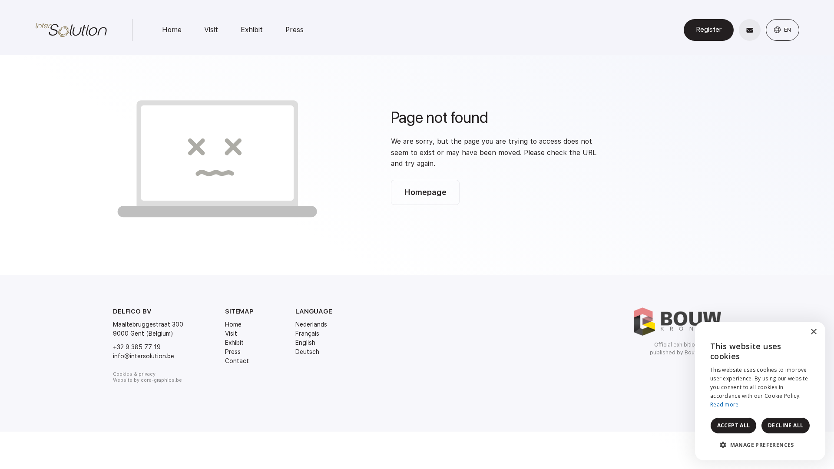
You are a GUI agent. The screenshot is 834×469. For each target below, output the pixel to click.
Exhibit (252, 30)
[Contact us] (750, 30)
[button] (760, 445)
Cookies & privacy (134, 374)
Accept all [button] (733, 425)
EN (786, 29)
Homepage (425, 192)
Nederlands (311, 324)
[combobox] (795, 332)
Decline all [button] (785, 425)
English (305, 342)
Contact (237, 360)
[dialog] (760, 391)
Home (172, 30)
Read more (724, 404)
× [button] (813, 332)
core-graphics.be (161, 380)
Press (294, 30)
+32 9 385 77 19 (137, 346)
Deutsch (307, 351)
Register (708, 29)
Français (307, 333)
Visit (211, 30)
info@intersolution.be (143, 356)
